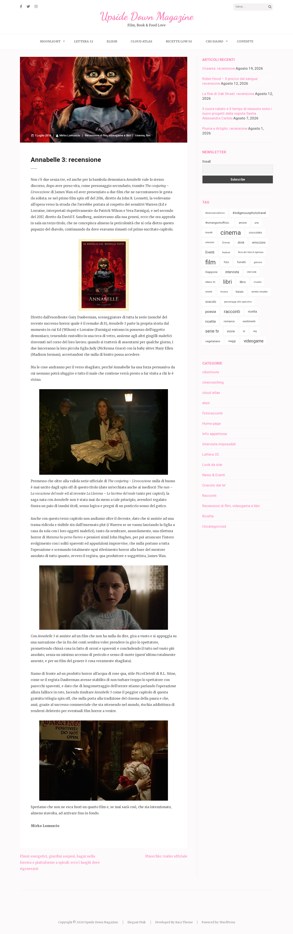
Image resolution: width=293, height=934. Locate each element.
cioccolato (255, 232)
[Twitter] (28, 6)
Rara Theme (184, 922)
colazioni (209, 242)
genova (258, 262)
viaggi (232, 341)
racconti (232, 311)
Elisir (112, 41)
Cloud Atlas (141, 41)
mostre (208, 291)
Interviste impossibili (219, 444)
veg (255, 331)
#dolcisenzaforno (215, 212)
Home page (211, 423)
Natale (239, 291)
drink (241, 242)
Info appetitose (214, 434)
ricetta (252, 311)
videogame (253, 341)
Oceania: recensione (218, 68)
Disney (226, 242)
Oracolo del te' (214, 485)
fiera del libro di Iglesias (250, 252)
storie (231, 331)
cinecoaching (213, 382)
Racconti (209, 495)
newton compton (259, 291)
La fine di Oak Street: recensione (228, 94)
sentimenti (249, 321)
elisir (206, 403)
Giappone (211, 272)
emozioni (258, 242)
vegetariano (212, 341)
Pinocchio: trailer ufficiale (166, 856)
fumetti (241, 262)
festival (226, 252)
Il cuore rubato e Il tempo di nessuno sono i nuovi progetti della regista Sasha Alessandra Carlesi (237, 113)
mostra (257, 281)
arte (257, 222)
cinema (140, 135)
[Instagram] (36, 6)
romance (229, 321)
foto (226, 262)
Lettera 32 (83, 41)
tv (244, 331)
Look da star (212, 464)
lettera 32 (210, 281)
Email (206, 161)
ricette (210, 321)
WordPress (227, 922)
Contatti (245, 41)
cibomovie (210, 372)
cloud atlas (211, 392)
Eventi (209, 252)
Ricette (208, 516)
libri (227, 282)
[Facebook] (21, 6)
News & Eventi (213, 475)
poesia (210, 311)
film (148, 135)
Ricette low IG (179, 41)
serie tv (212, 331)
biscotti (209, 232)
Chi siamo (214, 41)
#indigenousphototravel (249, 213)
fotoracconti (212, 413)
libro (243, 282)
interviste (252, 272)
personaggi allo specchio (238, 301)
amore (243, 222)
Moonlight (50, 41)
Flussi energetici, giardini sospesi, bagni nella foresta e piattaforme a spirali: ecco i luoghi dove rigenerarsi (60, 862)
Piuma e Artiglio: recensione (224, 128)
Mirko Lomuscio (69, 135)
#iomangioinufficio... (218, 222)
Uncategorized (214, 526)
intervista (232, 272)
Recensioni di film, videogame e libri (108, 135)
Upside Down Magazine (146, 16)
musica (224, 291)
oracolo (210, 302)
